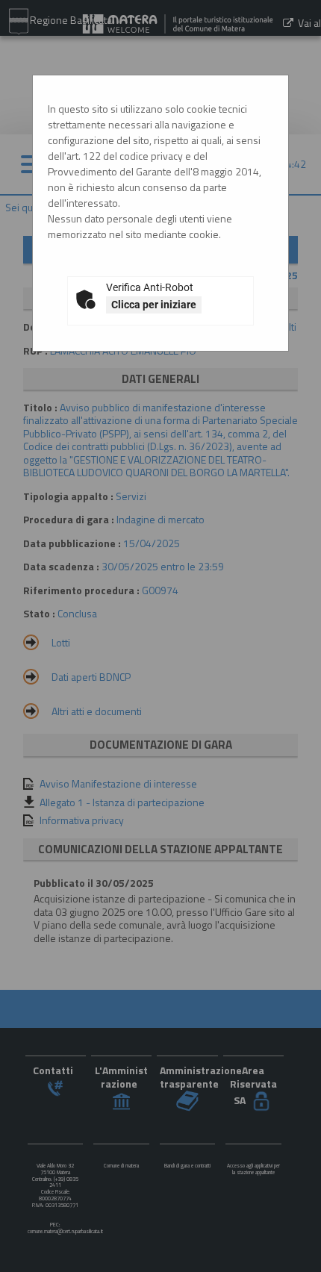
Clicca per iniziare (153, 305)
